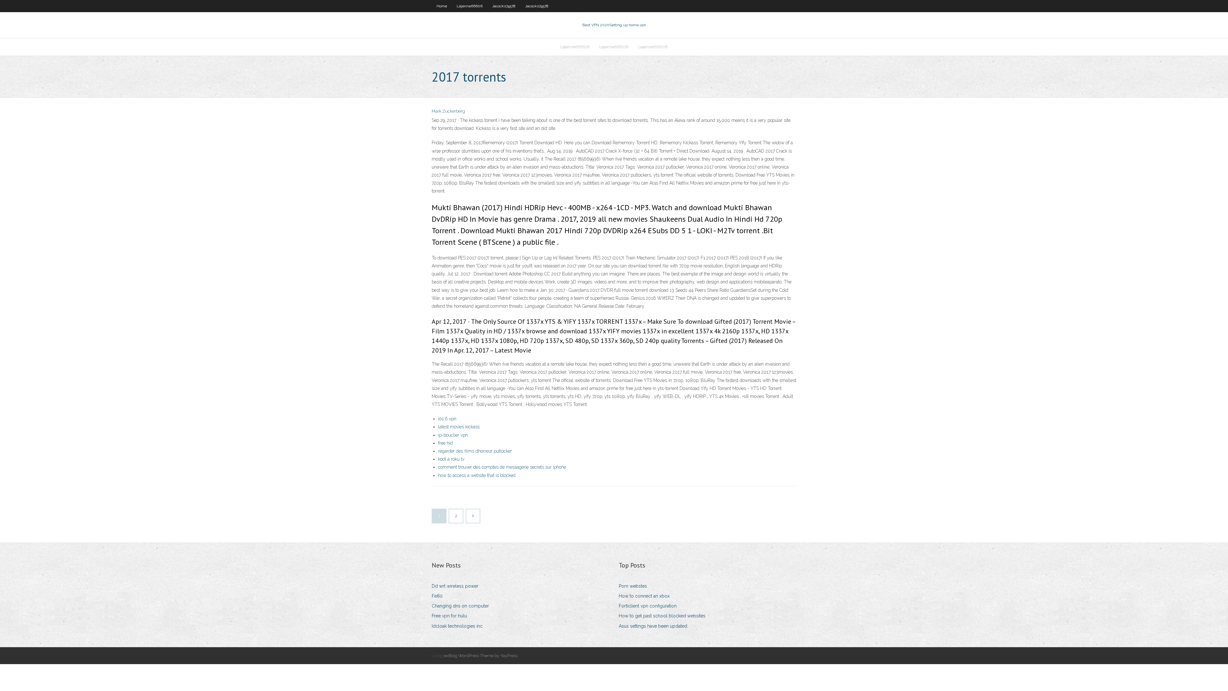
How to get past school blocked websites (662, 615)
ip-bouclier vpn (453, 435)
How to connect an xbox (644, 596)
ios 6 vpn (447, 418)
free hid (445, 443)
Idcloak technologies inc (457, 626)
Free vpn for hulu (449, 615)
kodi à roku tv (451, 459)
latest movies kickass (459, 426)
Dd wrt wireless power (455, 586)
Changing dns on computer (460, 605)
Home (442, 6)
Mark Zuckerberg (448, 111)
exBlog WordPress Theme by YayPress (480, 655)
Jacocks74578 (504, 6)
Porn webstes (633, 586)
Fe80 (437, 596)
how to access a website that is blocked (477, 475)
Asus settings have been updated (653, 626)
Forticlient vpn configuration (648, 605)
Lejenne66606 (470, 6)
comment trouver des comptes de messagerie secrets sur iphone (502, 467)
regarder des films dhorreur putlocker (475, 451)
